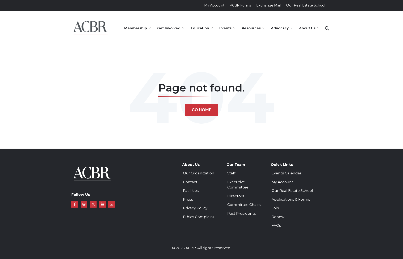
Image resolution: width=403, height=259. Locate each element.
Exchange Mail (268, 5)
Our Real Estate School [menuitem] (292, 190)
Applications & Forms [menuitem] (291, 199)
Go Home (201, 109)
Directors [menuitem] (235, 196)
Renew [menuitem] (278, 217)
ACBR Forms (240, 5)
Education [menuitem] (200, 28)
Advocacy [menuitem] (280, 28)
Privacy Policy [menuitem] (195, 208)
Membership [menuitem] (135, 28)
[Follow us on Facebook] (74, 204)
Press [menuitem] (188, 199)
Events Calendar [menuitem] (286, 173)
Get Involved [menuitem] (169, 28)
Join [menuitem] (275, 208)
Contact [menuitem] (190, 182)
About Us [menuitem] (307, 28)
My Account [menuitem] (282, 182)
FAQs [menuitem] (276, 225)
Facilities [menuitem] (191, 190)
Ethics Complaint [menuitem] (198, 217)
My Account (214, 5)
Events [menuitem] (225, 28)
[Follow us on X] (93, 204)
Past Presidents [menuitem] (241, 213)
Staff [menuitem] (231, 173)
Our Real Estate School (305, 5)
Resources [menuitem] (251, 28)
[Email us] (111, 204)
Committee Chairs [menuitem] (244, 205)
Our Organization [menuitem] (198, 173)
